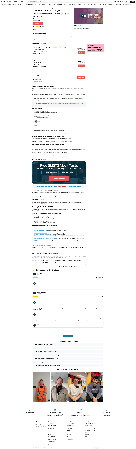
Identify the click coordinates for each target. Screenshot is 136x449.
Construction (35, 8)
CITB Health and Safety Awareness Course (43, 234)
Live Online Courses (52, 428)
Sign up (127, 1)
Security (68, 430)
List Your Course (51, 436)
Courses (9, 1)
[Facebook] (94, 448)
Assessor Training (127, 4)
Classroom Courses (52, 425)
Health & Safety (70, 428)
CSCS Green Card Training (90, 423)
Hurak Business (70, 439)
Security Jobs (51, 444)
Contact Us (87, 437)
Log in (132, 1)
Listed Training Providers (53, 443)
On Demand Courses (52, 427)
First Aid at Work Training (90, 430)
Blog (115, 1)
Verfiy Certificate (51, 441)
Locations (21, 1)
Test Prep (119, 1)
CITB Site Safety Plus (71, 423)
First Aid (68, 427)
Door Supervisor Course (6, 4)
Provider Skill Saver (52, 439)
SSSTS (99, 4)
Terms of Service (47, 447)
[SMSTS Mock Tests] (59, 172)
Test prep (68, 437)
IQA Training (118, 4)
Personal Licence (111, 4)
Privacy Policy (53, 447)
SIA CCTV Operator (81, 4)
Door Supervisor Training (90, 432)
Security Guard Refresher (31, 4)
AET (95, 4)
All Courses (50, 423)
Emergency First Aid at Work (90, 428)
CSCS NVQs (89, 4)
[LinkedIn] (98, 448)
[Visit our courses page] (26, 1)
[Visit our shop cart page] (122, 1)
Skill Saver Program (52, 437)
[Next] (101, 387)
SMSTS (104, 4)
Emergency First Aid (42, 4)
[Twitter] (96, 448)
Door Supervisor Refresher (18, 4)
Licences (15, 1)
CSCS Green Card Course (62, 4)
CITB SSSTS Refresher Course (40, 233)
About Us (87, 436)
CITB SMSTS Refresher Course (40, 230)
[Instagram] (102, 448)
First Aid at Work (51, 4)
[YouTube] (100, 448)
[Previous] (34, 387)
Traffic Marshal (72, 4)
